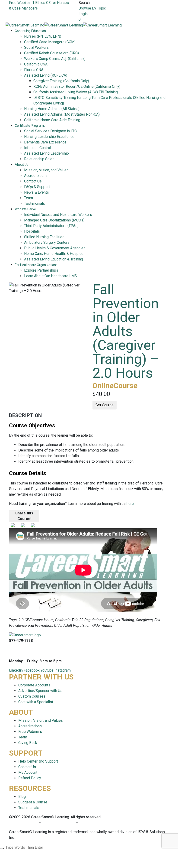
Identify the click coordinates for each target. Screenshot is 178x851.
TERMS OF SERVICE (58, 822)
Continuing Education (30, 31)
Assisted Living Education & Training (53, 259)
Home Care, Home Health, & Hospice (53, 253)
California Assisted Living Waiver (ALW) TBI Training (75, 92)
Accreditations (36, 175)
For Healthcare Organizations (36, 265)
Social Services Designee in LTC (50, 131)
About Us (21, 164)
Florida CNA (33, 70)
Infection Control (37, 148)
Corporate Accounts (34, 685)
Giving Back (27, 743)
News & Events (36, 192)
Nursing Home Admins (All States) (51, 109)
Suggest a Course (32, 802)
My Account (27, 772)
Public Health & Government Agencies (55, 248)
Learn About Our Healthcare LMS (50, 276)
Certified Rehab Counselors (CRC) (51, 53)
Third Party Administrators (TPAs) (51, 226)
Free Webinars (30, 731)
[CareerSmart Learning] (25, 25)
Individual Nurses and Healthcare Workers (58, 214)
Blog (22, 796)
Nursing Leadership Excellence (49, 136)
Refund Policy (29, 778)
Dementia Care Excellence (45, 142)
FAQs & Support (37, 187)
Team (28, 198)
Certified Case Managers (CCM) (50, 42)
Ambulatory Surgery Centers (47, 242)
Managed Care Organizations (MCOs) (54, 220)
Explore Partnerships (41, 270)
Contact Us (33, 181)
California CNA (36, 64)
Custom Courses (31, 696)
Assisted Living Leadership (46, 153)
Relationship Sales (39, 159)
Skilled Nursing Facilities (44, 237)
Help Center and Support (38, 761)
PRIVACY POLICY (23, 822)
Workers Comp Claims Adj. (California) (55, 58)
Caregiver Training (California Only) (61, 81)
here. (130, 503)
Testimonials (34, 203)
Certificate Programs (30, 125)
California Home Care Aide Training (52, 120)
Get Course (104, 405)
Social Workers (36, 47)
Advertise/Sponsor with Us (40, 691)
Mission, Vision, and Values (46, 170)
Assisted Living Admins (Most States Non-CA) (62, 114)
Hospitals (32, 231)
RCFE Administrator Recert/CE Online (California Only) (76, 86)
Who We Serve (25, 209)
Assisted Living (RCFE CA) (45, 75)
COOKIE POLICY (92, 822)
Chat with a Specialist (35, 702)
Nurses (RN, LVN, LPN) (42, 36)
